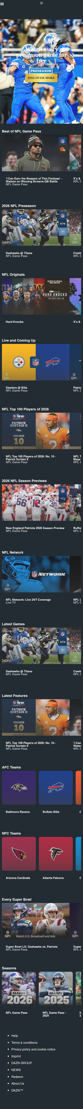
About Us (17, 1083)
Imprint (16, 1056)
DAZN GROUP (21, 1063)
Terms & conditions (24, 1042)
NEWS (16, 1070)
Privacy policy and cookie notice (33, 1049)
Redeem (17, 1076)
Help (14, 1035)
